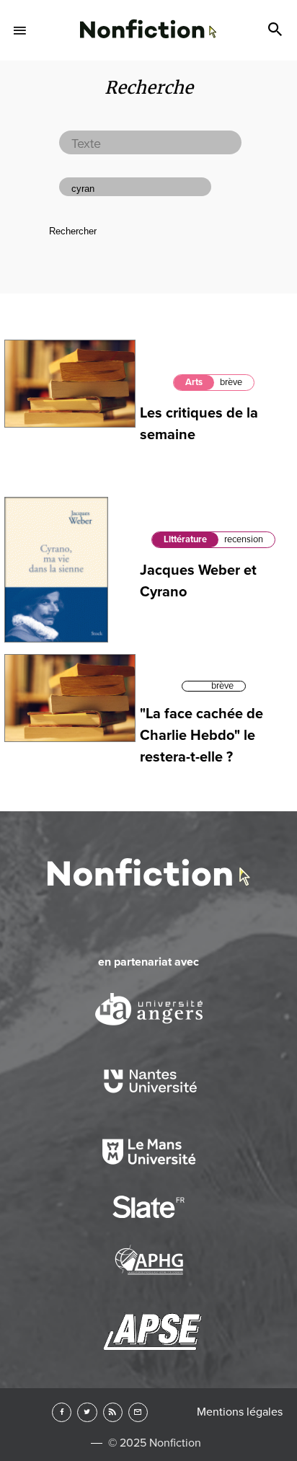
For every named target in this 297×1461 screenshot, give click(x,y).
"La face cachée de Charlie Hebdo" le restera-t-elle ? (201, 735)
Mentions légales (240, 1412)
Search (276, 30)
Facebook (61, 1412)
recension (243, 539)
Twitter (87, 1412)
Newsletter (138, 1412)
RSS (113, 1412)
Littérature (185, 539)
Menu (20, 30)
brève (231, 382)
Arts (194, 382)
